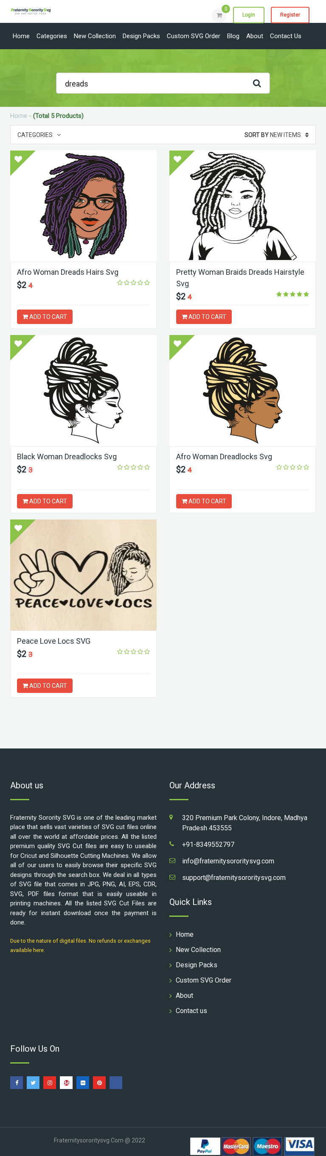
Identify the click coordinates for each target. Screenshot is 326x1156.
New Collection (95, 36)
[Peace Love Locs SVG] (83, 575)
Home (21, 36)
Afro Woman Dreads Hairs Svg (67, 272)
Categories (52, 36)
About (254, 36)
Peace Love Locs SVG (53, 641)
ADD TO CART (47, 316)
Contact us (285, 36)
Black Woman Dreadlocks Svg (67, 456)
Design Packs (141, 36)
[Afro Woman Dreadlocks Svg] (242, 390)
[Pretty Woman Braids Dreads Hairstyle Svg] (242, 206)
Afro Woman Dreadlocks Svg (224, 456)
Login (248, 15)
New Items (272, 134)
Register (290, 15)
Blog (233, 36)
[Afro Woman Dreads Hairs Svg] (83, 206)
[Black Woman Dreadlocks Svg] (83, 390)
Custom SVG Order (193, 36)
